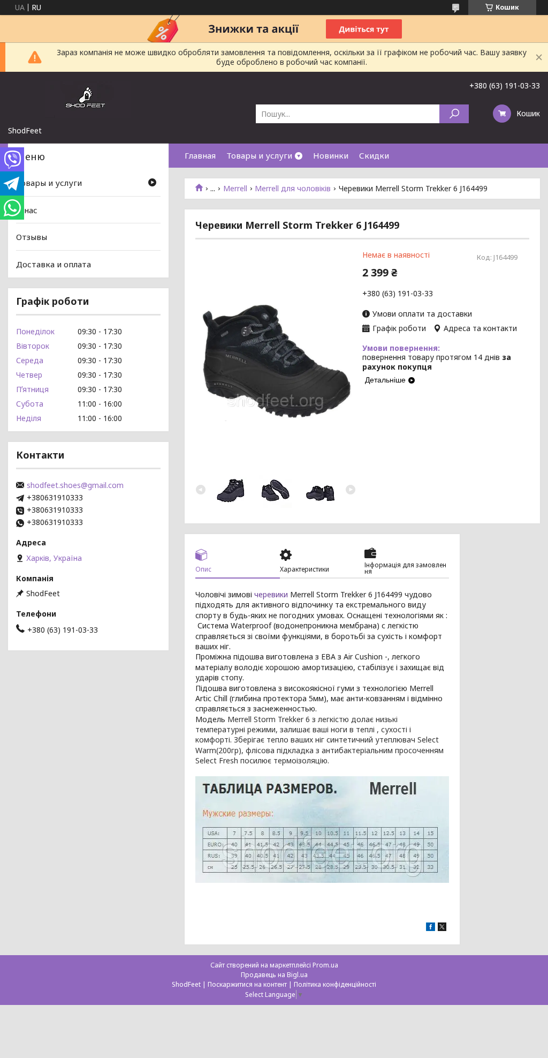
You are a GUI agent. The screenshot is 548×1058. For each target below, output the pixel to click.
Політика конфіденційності (335, 984)
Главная (200, 155)
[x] (442, 928)
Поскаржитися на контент (247, 984)
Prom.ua (325, 965)
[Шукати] (454, 113)
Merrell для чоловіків (293, 188)
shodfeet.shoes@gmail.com (75, 485)
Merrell (235, 188)
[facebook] (430, 928)
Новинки (330, 155)
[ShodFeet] (88, 98)
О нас (26, 210)
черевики (271, 594)
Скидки (374, 155)
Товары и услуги (259, 155)
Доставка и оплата (53, 264)
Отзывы (31, 236)
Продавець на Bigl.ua (274, 974)
